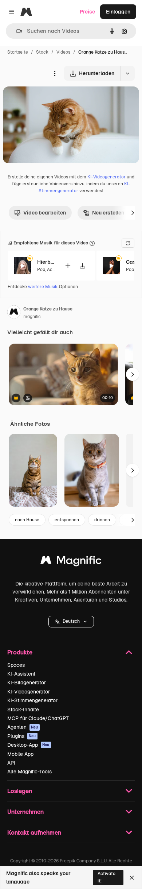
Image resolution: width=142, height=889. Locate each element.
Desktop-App (28, 745)
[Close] (132, 877)
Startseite (17, 52)
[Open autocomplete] (16, 31)
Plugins (21, 736)
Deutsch (71, 621)
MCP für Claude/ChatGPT (38, 718)
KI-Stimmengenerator (32, 700)
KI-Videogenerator (106, 177)
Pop (41, 270)
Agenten (22, 727)
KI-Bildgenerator (26, 682)
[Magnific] (71, 562)
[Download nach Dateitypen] (127, 73)
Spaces (16, 665)
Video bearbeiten (44, 212)
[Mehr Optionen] (54, 73)
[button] (71, 621)
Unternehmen (25, 811)
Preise (87, 11)
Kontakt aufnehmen (34, 832)
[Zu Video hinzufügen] (67, 265)
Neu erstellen (108, 212)
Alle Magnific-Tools (29, 771)
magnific (32, 317)
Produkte (19, 652)
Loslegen (19, 791)
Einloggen (118, 11)
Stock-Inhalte (23, 709)
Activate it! (106, 877)
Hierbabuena (46, 262)
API (11, 762)
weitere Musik (42, 287)
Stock (42, 52)
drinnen (102, 520)
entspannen (67, 520)
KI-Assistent (21, 673)
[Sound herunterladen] (82, 265)
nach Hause (27, 520)
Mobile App (20, 754)
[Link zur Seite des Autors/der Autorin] (13, 313)
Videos (63, 52)
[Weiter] (132, 213)
